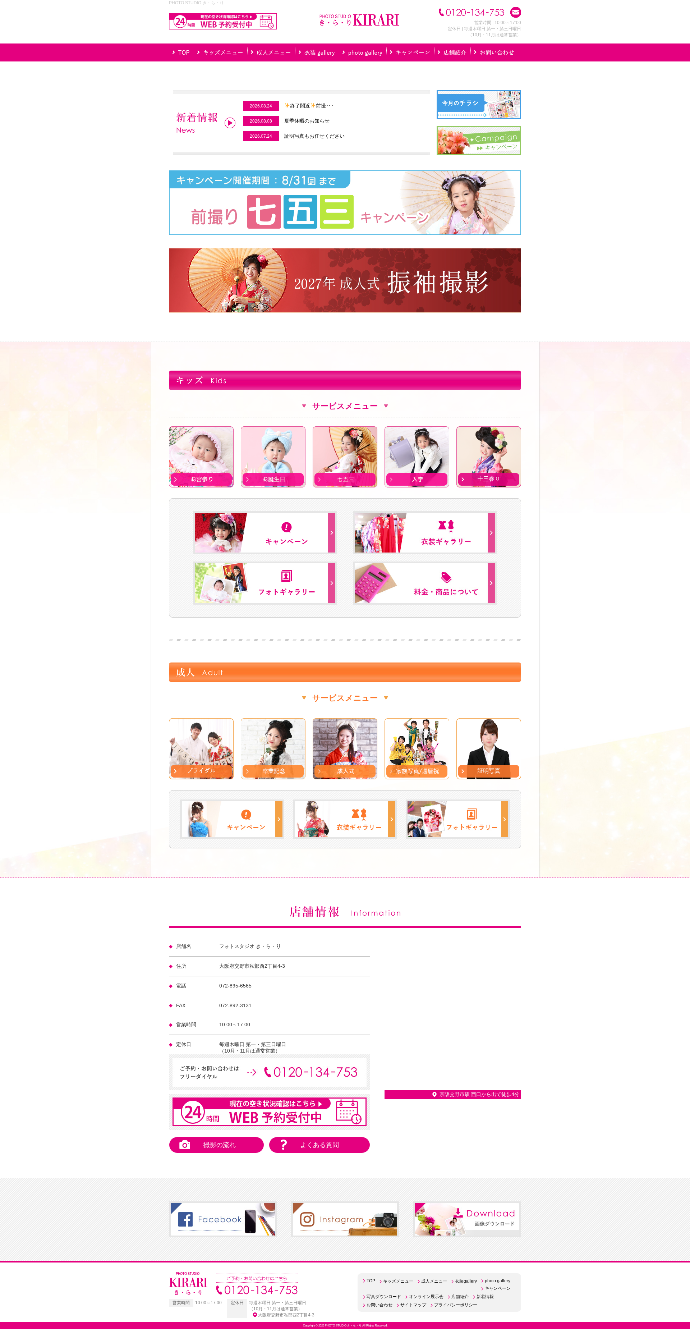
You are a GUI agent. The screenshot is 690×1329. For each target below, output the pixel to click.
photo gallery (497, 1280)
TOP (371, 1280)
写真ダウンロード (384, 1296)
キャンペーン (498, 1288)
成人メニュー (434, 1281)
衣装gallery (466, 1281)
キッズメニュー (398, 1281)
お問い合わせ (379, 1304)
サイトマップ (413, 1304)
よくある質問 (319, 1145)
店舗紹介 (460, 1296)
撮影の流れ (219, 1145)
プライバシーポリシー (455, 1304)
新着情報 (485, 1296)
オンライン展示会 (426, 1296)
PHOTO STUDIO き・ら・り (343, 1325)
